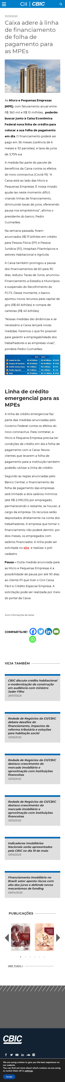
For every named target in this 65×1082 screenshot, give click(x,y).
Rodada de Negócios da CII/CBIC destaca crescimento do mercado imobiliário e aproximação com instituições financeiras (32, 767)
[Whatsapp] (32, 639)
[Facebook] (33, 631)
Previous (7, 938)
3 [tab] (30, 956)
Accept (9, 1077)
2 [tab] (25, 956)
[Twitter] (40, 631)
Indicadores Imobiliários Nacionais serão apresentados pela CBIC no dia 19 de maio (30, 847)
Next (58, 938)
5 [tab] (39, 956)
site (26, 548)
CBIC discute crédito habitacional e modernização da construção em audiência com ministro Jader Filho (32, 686)
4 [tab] (34, 956)
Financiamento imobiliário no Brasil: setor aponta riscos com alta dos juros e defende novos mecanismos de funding (31, 883)
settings (29, 1071)
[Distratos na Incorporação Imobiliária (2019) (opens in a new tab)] (20, 937)
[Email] (56, 631)
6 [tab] (44, 956)
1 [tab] (20, 956)
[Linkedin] (48, 631)
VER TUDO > (15, 965)
